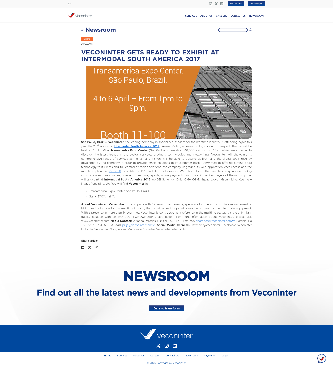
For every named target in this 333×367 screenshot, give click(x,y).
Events (87, 39)
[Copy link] (96, 247)
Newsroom (191, 356)
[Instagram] (167, 346)
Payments (210, 356)
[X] (89, 247)
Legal (224, 356)
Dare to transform (166, 308)
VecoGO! (115, 171)
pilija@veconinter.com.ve (139, 225)
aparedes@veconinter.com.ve (215, 221)
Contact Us (172, 356)
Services (122, 356)
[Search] (250, 30)
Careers (155, 356)
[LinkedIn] (82, 247)
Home (108, 356)
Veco (256, 3)
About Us (138, 356)
